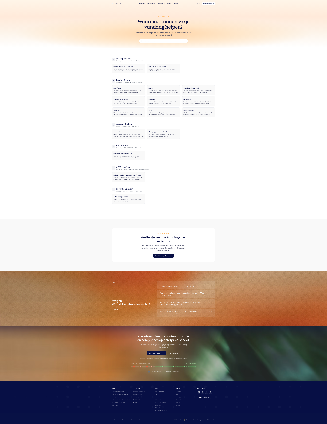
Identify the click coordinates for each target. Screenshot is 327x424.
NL (198, 3)
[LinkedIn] (198, 392)
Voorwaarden (134, 420)
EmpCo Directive (159, 391)
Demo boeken (207, 3)
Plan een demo (173, 353)
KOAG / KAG (157, 400)
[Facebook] (210, 392)
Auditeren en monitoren (118, 402)
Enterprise (136, 397)
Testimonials (136, 400)
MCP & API (115, 405)
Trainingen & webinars (182, 397)
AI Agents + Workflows (118, 391)
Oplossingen (151, 3)
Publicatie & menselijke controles (121, 400)
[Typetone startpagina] (116, 3)
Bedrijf (169, 3)
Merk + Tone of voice (160, 402)
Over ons (178, 391)
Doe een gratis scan (155, 353)
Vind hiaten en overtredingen (120, 394)
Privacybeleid (125, 420)
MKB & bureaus (137, 394)
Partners (178, 402)
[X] (202, 392)
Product (141, 3)
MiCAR (156, 397)
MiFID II (156, 394)
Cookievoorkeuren (143, 420)
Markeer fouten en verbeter (119, 397)
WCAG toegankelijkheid (160, 410)
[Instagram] (206, 392)
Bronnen (161, 3)
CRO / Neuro (157, 405)
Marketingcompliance (139, 391)
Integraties (115, 408)
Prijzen (176, 3)
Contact (115, 309)
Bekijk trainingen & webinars (163, 256)
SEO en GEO (157, 408)
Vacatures (178, 400)
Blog (177, 394)
